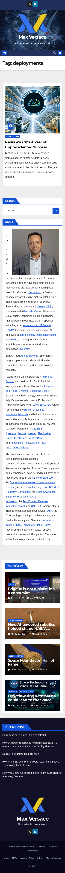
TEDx (14, 858)
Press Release (12, 137)
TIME (32, 428)
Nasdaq (32, 433)
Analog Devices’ (29, 355)
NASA (49, 510)
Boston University (41, 405)
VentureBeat (35, 438)
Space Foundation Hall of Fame (31, 662)
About (6, 858)
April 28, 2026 (19, 634)
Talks (11, 584)
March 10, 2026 (20, 705)
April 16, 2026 (19, 670)
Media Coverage (16, 656)
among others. (21, 447)
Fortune (22, 433)
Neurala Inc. (34, 292)
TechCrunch (20, 438)
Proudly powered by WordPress (23, 846)
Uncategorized (15, 620)
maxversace (42, 153)
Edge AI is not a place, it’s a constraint (31, 591)
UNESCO (36, 506)
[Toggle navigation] (30, 53)
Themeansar (32, 851)
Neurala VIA (31, 311)
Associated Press (20, 442)
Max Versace (32, 37)
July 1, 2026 (18, 598)
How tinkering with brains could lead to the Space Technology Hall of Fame (32, 700)
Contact (32, 866)
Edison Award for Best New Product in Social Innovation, (30, 497)
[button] (54, 52)
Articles (13, 692)
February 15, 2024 (19, 153)
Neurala (24, 349)
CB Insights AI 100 (42, 477)
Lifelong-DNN (44, 306)
